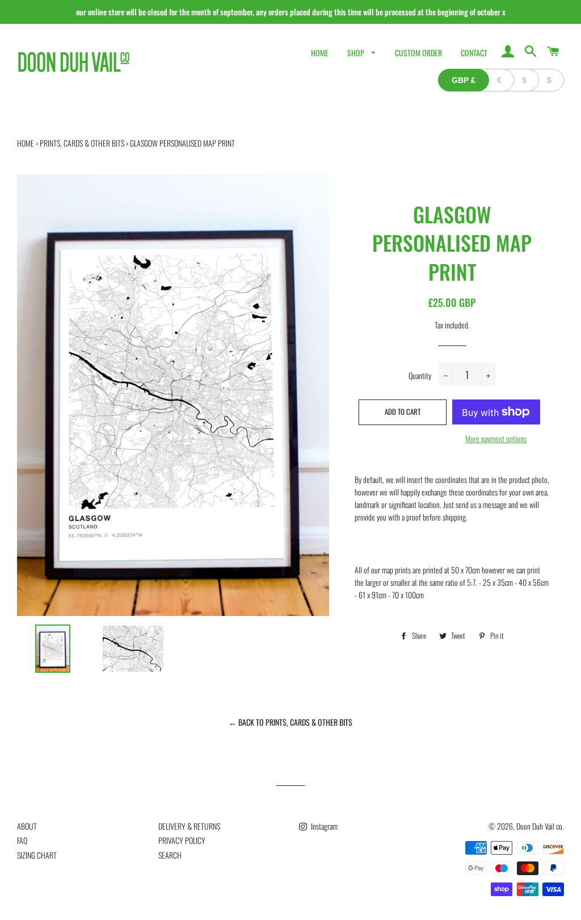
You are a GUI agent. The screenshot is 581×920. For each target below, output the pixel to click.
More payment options (496, 438)
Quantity (420, 375)
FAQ (22, 840)
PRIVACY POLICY (181, 840)
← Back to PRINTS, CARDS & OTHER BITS (290, 722)
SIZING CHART (37, 855)
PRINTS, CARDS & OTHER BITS (82, 143)
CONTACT (474, 53)
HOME (320, 53)
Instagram (323, 826)
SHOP (356, 53)
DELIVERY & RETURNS (189, 826)
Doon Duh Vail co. (540, 826)
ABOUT (27, 826)
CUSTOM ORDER (418, 53)
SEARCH (170, 855)
